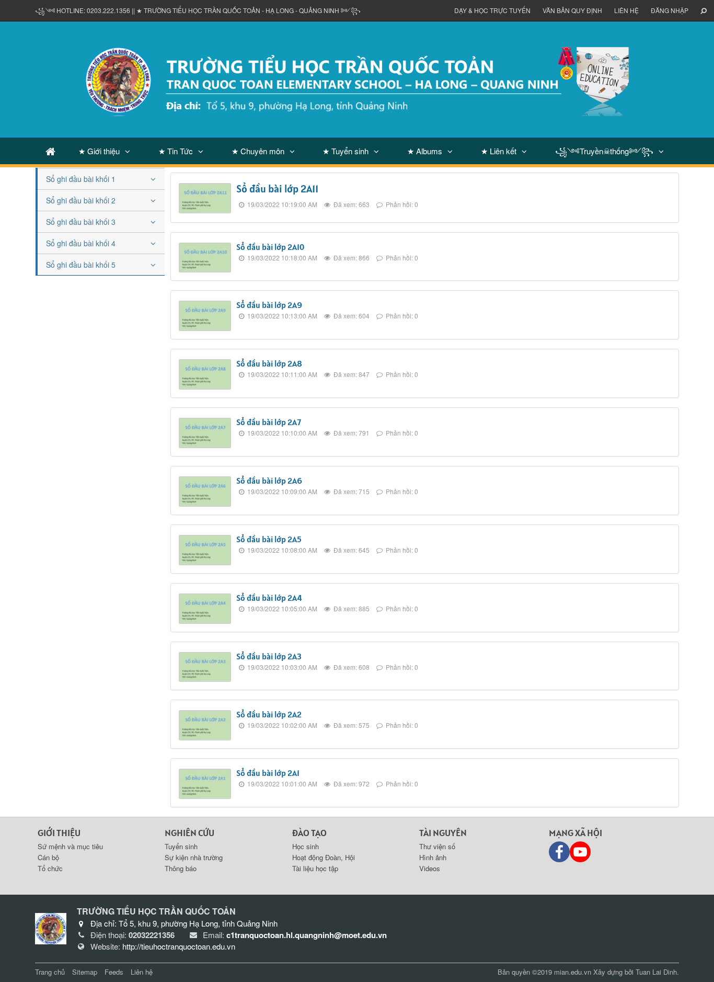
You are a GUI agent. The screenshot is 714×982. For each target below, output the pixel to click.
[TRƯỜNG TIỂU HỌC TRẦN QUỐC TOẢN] (357, 78)
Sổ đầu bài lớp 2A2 (269, 714)
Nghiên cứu (189, 833)
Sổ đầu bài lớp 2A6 (269, 480)
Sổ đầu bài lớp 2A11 (277, 189)
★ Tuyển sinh (345, 150)
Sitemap (84, 972)
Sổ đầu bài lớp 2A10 (270, 247)
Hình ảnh (432, 857)
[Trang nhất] (50, 151)
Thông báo (181, 868)
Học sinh (305, 846)
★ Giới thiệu (99, 150)
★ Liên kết (498, 150)
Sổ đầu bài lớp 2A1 (268, 773)
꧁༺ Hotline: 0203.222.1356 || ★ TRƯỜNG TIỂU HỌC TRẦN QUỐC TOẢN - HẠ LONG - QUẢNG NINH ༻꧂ (198, 10)
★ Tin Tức (175, 150)
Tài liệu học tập (315, 868)
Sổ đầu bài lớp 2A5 (269, 539)
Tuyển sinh (181, 846)
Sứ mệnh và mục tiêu (70, 846)
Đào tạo (309, 833)
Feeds (114, 972)
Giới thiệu (59, 833)
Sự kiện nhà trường (194, 857)
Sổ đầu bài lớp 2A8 (269, 363)
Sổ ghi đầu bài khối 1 (81, 179)
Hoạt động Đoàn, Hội (323, 857)
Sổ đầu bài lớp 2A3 (269, 656)
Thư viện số (437, 846)
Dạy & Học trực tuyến (492, 10)
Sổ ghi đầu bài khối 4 (81, 243)
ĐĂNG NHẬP (669, 10)
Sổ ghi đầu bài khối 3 (81, 221)
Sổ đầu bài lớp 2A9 (269, 305)
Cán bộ (48, 857)
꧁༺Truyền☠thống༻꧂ (604, 150)
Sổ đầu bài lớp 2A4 (269, 597)
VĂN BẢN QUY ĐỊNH (572, 10)
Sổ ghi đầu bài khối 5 (81, 264)
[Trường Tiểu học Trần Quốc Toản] (50, 927)
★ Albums (424, 150)
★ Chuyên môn (258, 150)
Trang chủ (50, 972)
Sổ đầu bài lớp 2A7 (268, 422)
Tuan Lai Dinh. (657, 972)
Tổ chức (50, 868)
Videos (429, 868)
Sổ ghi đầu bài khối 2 (81, 200)
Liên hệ (626, 10)
